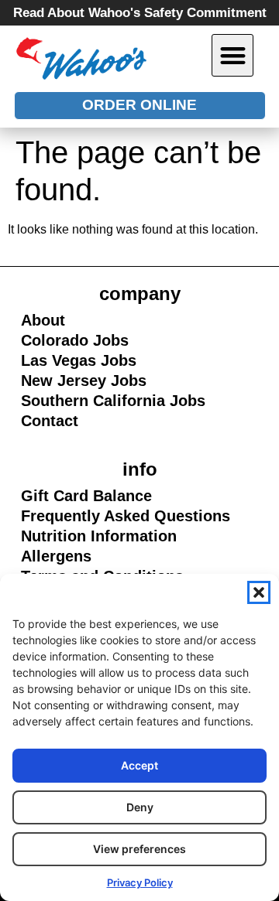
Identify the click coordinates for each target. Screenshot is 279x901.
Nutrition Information (98, 536)
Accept (139, 765)
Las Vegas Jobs (88, 361)
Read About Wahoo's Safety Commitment (140, 12)
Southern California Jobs (113, 400)
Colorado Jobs (75, 340)
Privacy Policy (140, 882)
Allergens (88, 557)
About (43, 320)
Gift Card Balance (88, 496)
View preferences (139, 848)
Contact (49, 420)
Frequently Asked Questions (125, 515)
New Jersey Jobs (83, 380)
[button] (259, 592)
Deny (139, 807)
